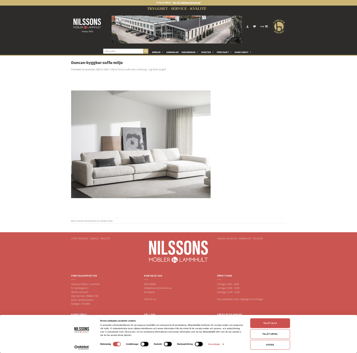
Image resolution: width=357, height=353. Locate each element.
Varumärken (188, 52)
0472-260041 (150, 284)
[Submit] (145, 51)
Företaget (223, 52)
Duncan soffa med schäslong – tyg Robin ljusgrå (142, 69)
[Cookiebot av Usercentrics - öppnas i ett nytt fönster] (81, 347)
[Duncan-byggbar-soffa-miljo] (141, 144)
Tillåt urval (270, 334)
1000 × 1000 (109, 69)
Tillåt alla (270, 323)
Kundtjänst (241, 52)
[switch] (145, 344)
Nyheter (206, 52)
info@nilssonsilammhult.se (157, 288)
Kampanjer (172, 52)
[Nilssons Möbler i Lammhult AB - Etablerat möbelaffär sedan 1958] (87, 27)
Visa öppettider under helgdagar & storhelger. (240, 299)
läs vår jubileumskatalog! (187, 2)
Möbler (156, 52)
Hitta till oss (150, 299)
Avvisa (270, 345)
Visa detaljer (214, 344)
